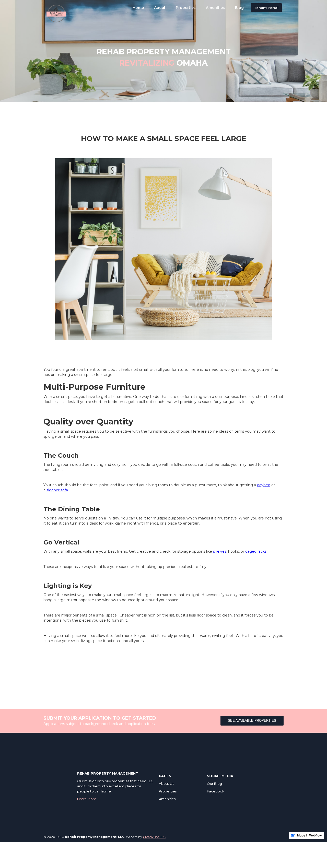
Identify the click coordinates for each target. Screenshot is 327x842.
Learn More (86, 799)
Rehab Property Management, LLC (94, 837)
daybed (263, 485)
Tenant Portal (266, 8)
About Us (166, 783)
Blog (239, 7)
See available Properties (252, 720)
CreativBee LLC (154, 837)
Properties (186, 7)
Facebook (215, 791)
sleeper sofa (57, 490)
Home (138, 7)
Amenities (215, 7)
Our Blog (214, 783)
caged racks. (256, 551)
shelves (219, 551)
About (160, 7)
